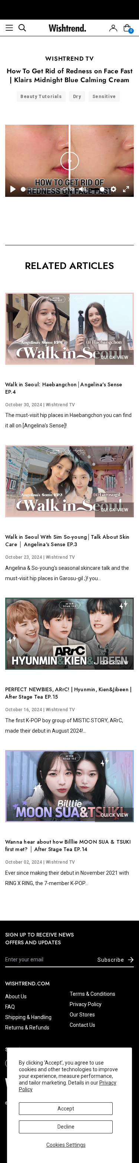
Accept (65, 1109)
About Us (16, 996)
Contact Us (82, 1025)
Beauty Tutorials (41, 96)
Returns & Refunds (27, 1028)
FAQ (10, 1007)
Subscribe (110, 960)
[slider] (39, 189)
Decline (66, 1127)
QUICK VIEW (114, 357)
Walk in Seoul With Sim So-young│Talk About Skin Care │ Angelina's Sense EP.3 (67, 540)
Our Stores (82, 1015)
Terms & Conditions (92, 994)
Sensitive (104, 96)
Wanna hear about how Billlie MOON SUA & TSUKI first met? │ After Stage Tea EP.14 (68, 845)
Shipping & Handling (28, 1017)
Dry (77, 96)
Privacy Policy (86, 1004)
